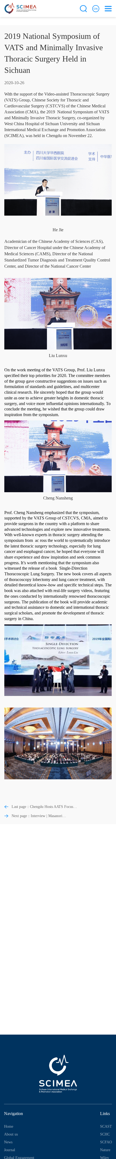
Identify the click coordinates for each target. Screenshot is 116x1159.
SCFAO (106, 1142)
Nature (105, 1150)
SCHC (105, 1134)
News (8, 1142)
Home (8, 1126)
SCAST (106, 1126)
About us (11, 1134)
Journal (9, 1150)
